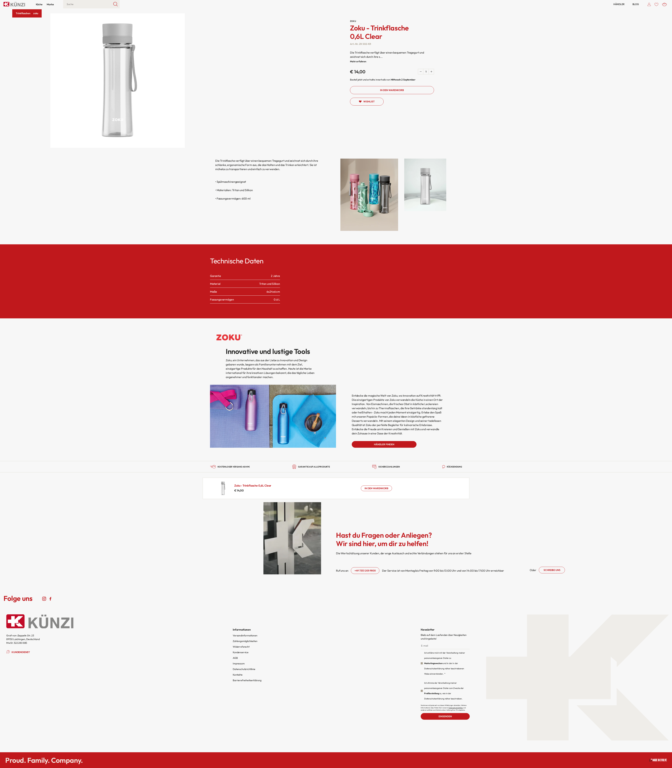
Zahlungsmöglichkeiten (245, 641)
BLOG (635, 4)
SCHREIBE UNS (552, 570)
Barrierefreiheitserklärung (247, 680)
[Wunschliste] (656, 4)
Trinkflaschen (23, 13)
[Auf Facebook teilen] (50, 598)
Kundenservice (240, 652)
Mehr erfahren (358, 61)
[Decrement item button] (420, 71)
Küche (39, 4)
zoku (35, 13)
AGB (235, 657)
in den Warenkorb (376, 488)
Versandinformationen (245, 635)
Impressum (239, 663)
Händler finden (384, 444)
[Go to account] (649, 4)
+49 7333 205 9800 (365, 570)
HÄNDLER (619, 4)
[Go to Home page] (14, 4)
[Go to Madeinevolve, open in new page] (658, 760)
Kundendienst (21, 652)
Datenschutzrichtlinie (244, 669)
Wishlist (369, 101)
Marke (50, 4)
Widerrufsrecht (241, 646)
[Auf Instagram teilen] (44, 598)
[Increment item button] (431, 71)
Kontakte (238, 674)
